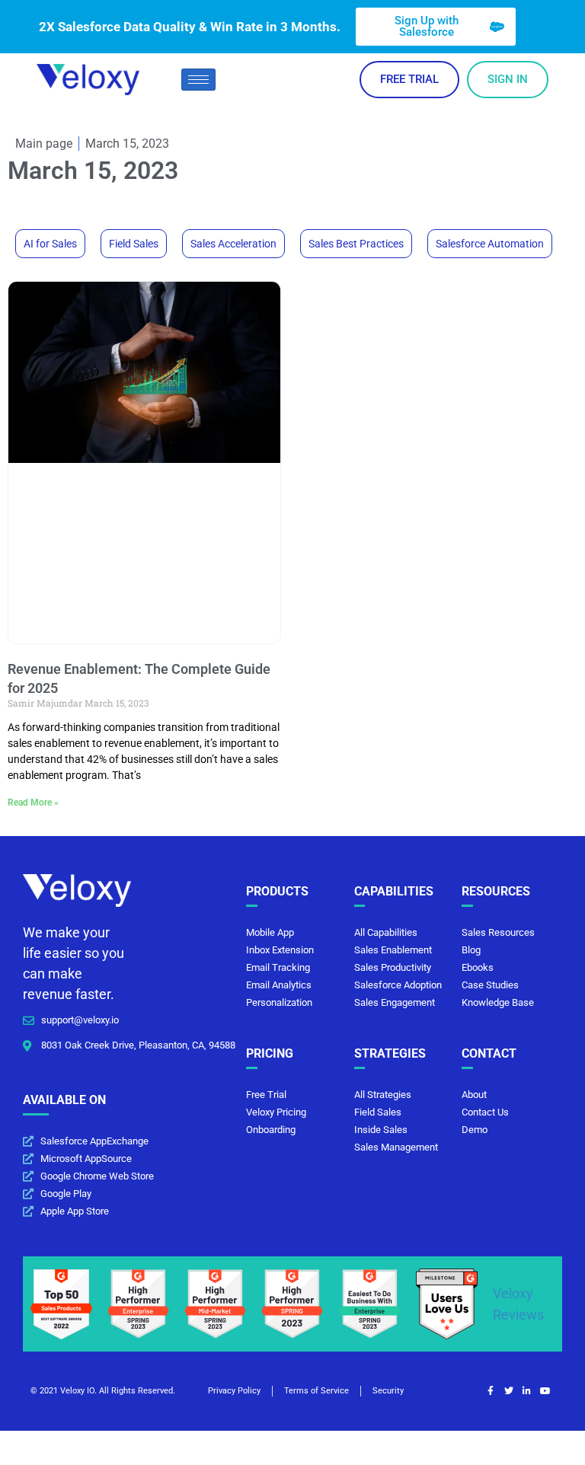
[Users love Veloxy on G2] (447, 1303)
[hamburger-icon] (198, 80)
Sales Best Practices (356, 244)
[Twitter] (509, 1391)
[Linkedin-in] (527, 1391)
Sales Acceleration (233, 244)
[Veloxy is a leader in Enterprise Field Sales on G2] (138, 1303)
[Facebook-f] (490, 1391)
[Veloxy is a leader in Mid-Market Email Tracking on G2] (215, 1303)
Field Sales (133, 244)
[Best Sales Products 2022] (61, 1303)
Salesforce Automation (490, 244)
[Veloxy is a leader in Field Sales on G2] (292, 1303)
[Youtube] (545, 1391)
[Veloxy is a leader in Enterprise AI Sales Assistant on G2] (370, 1303)
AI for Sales (50, 244)
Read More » (33, 802)
